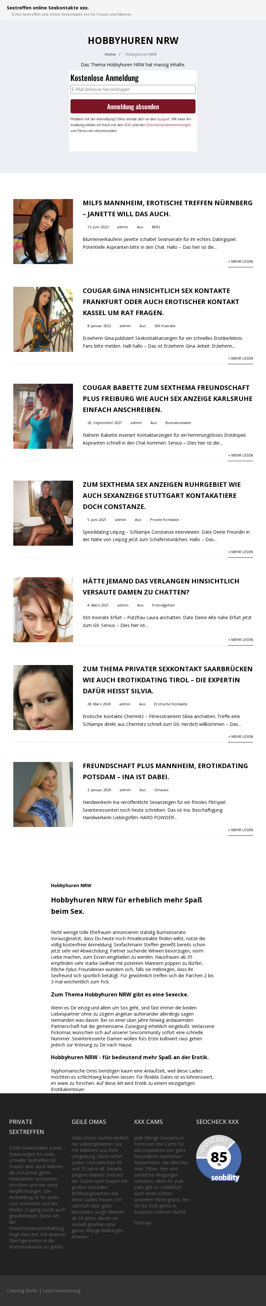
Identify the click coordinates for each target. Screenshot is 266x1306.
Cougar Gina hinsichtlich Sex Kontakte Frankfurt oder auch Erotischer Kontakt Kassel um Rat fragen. (161, 301)
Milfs (156, 226)
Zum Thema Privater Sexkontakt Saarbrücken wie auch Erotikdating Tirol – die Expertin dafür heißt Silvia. (168, 679)
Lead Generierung (61, 1290)
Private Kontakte (164, 519)
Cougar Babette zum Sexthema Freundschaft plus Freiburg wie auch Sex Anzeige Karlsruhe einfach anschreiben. (167, 398)
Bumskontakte (178, 422)
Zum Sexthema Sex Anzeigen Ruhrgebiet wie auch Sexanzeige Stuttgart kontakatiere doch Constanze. (162, 495)
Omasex (161, 789)
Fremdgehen (163, 605)
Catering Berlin (22, 1290)
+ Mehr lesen (240, 261)
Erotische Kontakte (170, 703)
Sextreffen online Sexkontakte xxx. (48, 8)
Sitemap (142, 1222)
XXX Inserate (164, 325)
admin (122, 226)
